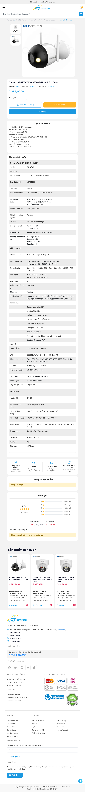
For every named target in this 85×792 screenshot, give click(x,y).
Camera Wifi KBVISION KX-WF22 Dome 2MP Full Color (66, 579)
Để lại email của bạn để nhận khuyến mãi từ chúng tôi (25, 745)
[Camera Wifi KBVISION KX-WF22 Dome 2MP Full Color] (66, 565)
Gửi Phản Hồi (13, 775)
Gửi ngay (14, 757)
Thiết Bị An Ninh (21, 20)
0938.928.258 (15, 632)
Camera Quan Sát (35, 20)
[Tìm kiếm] (81, 14)
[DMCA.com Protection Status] (72, 699)
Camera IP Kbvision (65, 20)
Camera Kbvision (50, 20)
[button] (71, 50)
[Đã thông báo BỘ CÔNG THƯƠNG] (54, 699)
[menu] (3, 8)
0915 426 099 (17, 655)
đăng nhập (39, 525)
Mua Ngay (42, 112)
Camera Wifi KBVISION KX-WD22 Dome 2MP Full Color (42, 579)
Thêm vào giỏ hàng (26, 105)
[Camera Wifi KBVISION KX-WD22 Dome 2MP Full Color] (42, 565)
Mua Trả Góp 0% (60, 105)
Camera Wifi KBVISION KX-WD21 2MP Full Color (33, 82)
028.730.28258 (15, 638)
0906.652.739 (15, 635)
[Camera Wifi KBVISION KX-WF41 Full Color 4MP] (18, 565)
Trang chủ (10, 20)
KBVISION (51, 86)
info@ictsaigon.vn (16, 641)
